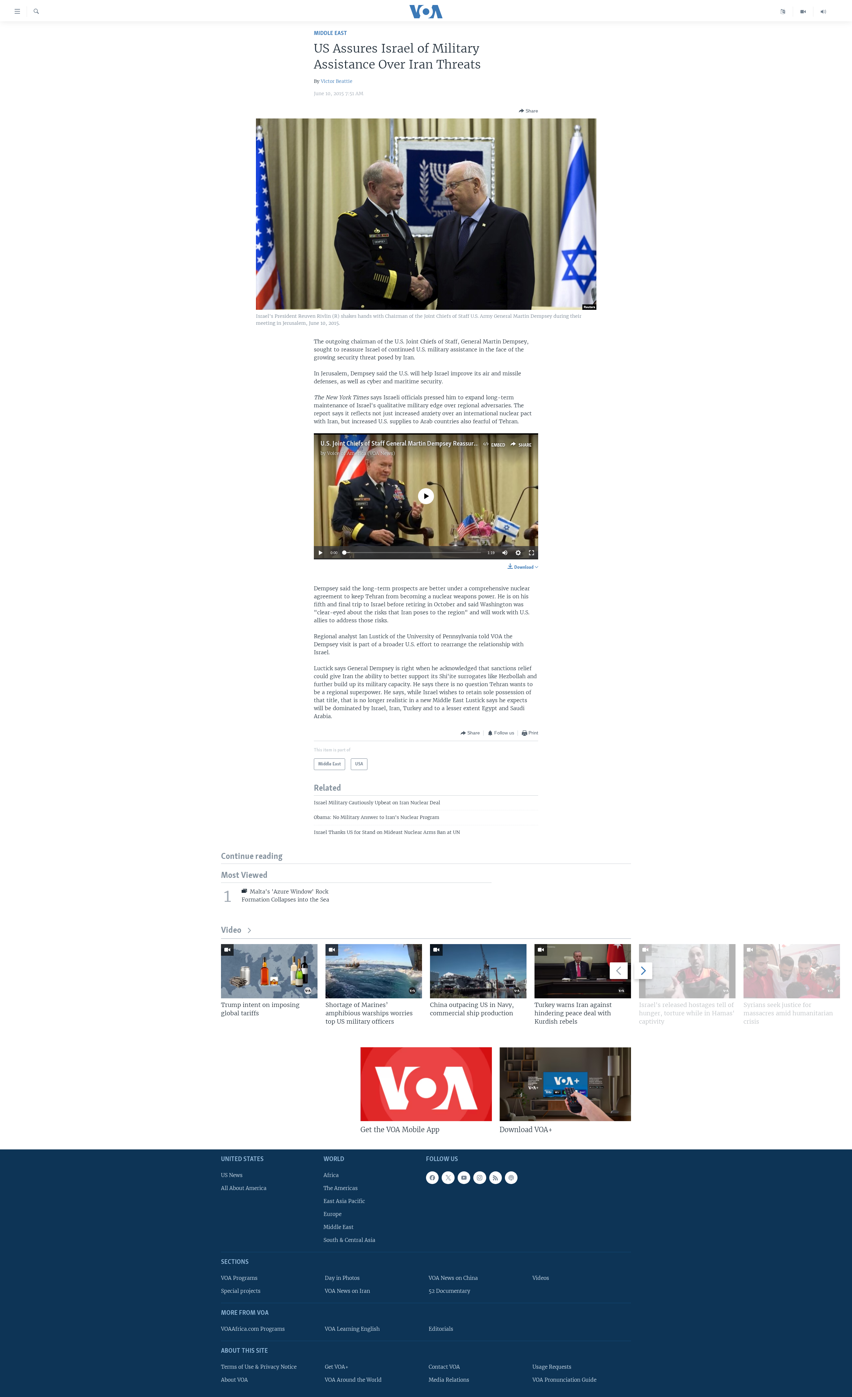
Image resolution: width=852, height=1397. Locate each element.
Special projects (241, 1291)
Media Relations (449, 1380)
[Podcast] (511, 1177)
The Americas (340, 1188)
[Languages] (783, 12)
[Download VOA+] (565, 1084)
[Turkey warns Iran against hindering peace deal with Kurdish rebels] (582, 971)
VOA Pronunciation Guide (564, 1380)
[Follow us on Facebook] (432, 1177)
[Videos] (803, 12)
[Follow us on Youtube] (464, 1177)
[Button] (528, 111)
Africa (331, 1175)
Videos (540, 1278)
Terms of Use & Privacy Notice (259, 1367)
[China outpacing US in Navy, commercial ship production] (478, 971)
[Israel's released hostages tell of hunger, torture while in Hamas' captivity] (687, 971)
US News (232, 1175)
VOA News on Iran (347, 1291)
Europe (332, 1214)
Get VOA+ (336, 1367)
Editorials (441, 1329)
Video (231, 930)
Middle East (330, 33)
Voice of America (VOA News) (361, 453)
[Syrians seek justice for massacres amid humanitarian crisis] (792, 971)
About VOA (234, 1380)
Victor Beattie (336, 81)
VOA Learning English (352, 1329)
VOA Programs (239, 1278)
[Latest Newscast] (823, 12)
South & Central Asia (349, 1240)
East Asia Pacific (344, 1201)
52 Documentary (449, 1291)
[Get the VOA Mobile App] (426, 1084)
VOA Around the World (353, 1380)
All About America (244, 1188)
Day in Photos (342, 1278)
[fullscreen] (531, 552)
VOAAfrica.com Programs (253, 1329)
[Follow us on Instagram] (479, 1177)
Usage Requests (551, 1367)
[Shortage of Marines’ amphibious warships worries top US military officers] (373, 971)
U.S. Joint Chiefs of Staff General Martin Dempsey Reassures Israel (407, 444)
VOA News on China (453, 1278)
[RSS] (495, 1177)
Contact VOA (444, 1367)
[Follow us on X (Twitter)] (448, 1177)
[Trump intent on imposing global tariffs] (269, 971)
